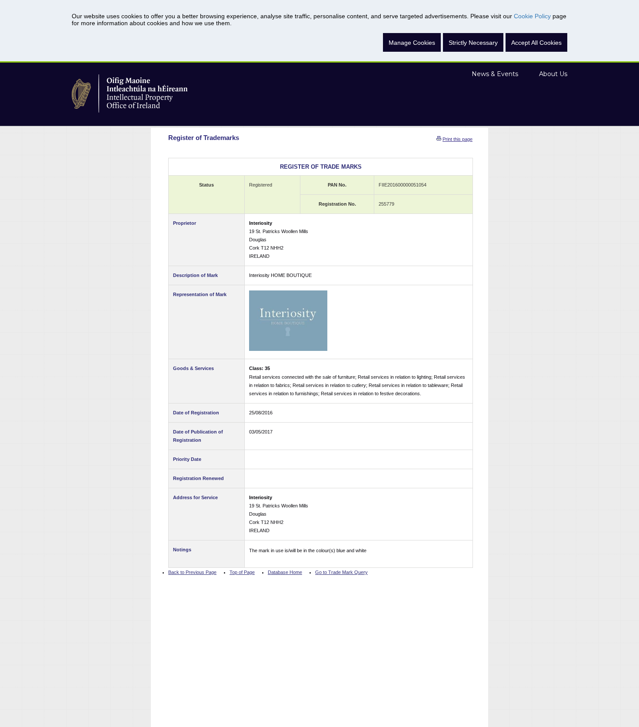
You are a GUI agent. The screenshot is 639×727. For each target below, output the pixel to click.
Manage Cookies (412, 42)
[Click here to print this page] (438, 139)
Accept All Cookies (536, 42)
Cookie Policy (532, 16)
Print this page (458, 139)
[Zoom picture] (288, 320)
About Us (553, 74)
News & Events (495, 74)
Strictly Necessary (473, 42)
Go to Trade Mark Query (341, 572)
